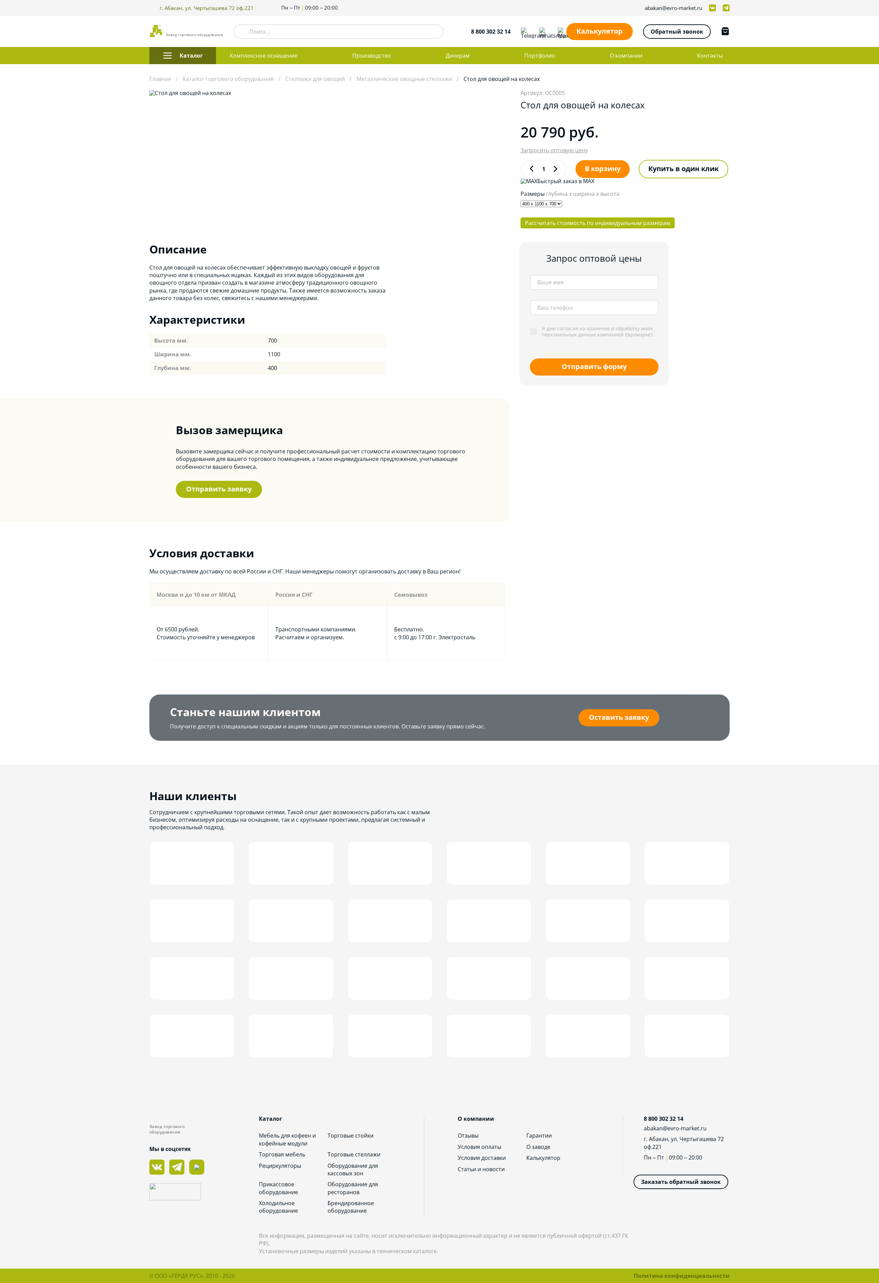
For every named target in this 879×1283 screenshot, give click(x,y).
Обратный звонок (677, 31)
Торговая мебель (282, 1154)
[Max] (562, 31)
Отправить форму (594, 366)
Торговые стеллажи (354, 1154)
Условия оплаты (479, 1147)
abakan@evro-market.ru (673, 8)
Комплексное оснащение (264, 55)
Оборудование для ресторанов (353, 1188)
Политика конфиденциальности (682, 1276)
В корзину (602, 168)
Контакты (710, 55)
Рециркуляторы (280, 1165)
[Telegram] (525, 31)
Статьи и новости (481, 1169)
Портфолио (539, 55)
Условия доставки (482, 1158)
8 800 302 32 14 (491, 31)
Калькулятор (600, 31)
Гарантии (539, 1135)
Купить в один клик (683, 168)
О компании (626, 55)
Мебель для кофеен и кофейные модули (287, 1139)
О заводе (538, 1147)
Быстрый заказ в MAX (565, 181)
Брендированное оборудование (351, 1206)
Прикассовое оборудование (278, 1188)
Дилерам (458, 55)
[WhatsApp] (543, 31)
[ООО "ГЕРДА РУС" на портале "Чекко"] (204, 1192)
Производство (371, 55)
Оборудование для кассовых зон (353, 1169)
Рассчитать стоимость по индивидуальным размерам (597, 223)
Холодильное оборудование (278, 1206)
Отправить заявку (219, 489)
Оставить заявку (619, 717)
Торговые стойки (351, 1135)
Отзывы (468, 1135)
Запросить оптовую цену (554, 150)
